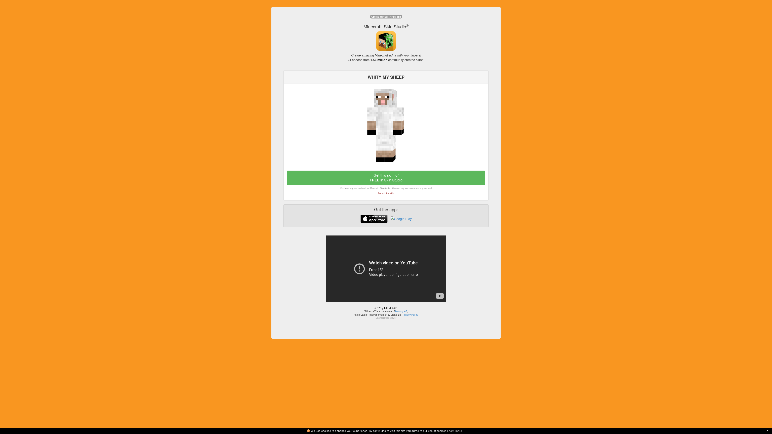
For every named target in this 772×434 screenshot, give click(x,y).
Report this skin (386, 193)
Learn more (454, 430)
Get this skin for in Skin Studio (386, 177)
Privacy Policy (410, 314)
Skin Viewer (390, 317)
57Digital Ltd (384, 308)
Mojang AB (401, 311)
